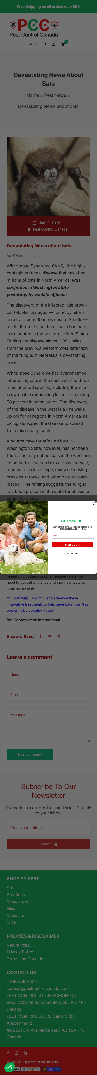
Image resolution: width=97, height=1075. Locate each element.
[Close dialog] (94, 504)
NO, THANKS (73, 553)
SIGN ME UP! (72, 545)
